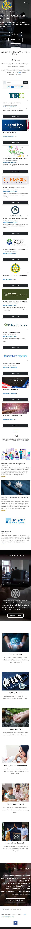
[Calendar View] (9, 87)
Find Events (26, 82)
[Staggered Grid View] (18, 87)
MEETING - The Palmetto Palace (11, 332)
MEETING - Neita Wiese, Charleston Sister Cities (16, 249)
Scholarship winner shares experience (13, 464)
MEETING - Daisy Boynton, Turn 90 (12, 103)
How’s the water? (6, 531)
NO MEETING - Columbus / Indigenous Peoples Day (17, 275)
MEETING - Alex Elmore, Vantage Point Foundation (16, 218)
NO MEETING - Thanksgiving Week (12, 415)
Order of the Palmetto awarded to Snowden (14, 497)
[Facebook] (15, 923)
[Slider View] (22, 87)
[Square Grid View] (12, 87)
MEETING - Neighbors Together (11, 363)
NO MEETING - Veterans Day (10, 389)
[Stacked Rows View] (15, 87)
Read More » (3, 476)
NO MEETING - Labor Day (10, 132)
